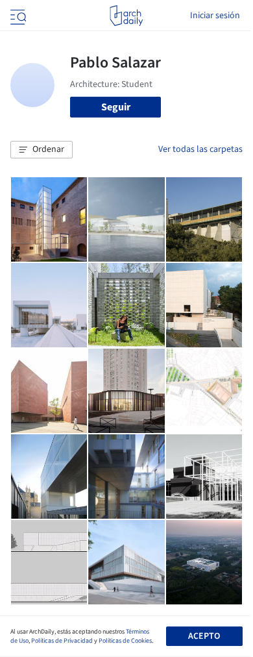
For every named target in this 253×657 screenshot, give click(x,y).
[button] (41, 150)
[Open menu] (17, 15)
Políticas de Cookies (125, 640)
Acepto (204, 636)
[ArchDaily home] (126, 15)
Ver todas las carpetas (200, 149)
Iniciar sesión (215, 15)
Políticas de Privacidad (62, 640)
